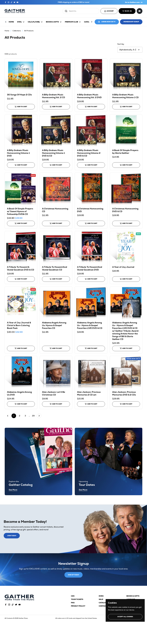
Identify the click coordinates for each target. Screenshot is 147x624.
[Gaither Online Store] (15, 11)
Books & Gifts (132, 596)
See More (13, 490)
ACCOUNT (110, 11)
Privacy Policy (78, 606)
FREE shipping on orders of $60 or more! (73, 2)
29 (34, 416)
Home (7, 31)
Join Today (11, 536)
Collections (17, 31)
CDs (72, 596)
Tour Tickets (77, 599)
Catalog (103, 603)
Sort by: (120, 44)
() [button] (129, 11)
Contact (103, 606)
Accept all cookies (125, 617)
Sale (101, 599)
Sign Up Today (73, 575)
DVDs (101, 596)
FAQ (73, 603)
